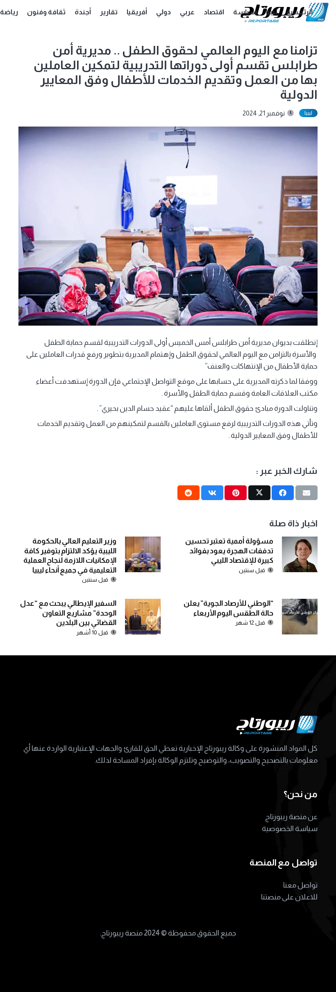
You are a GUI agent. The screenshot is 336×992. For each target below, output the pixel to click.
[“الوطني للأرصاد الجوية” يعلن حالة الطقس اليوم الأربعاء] (300, 604)
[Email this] (306, 492)
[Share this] (283, 492)
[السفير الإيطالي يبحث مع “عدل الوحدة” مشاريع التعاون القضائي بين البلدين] (143, 604)
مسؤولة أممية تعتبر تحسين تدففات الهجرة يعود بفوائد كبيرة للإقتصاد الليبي (229, 550)
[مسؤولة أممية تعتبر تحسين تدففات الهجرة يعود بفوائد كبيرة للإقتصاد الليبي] (300, 542)
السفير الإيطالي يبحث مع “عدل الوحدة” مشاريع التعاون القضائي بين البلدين (68, 613)
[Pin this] (236, 492)
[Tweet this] (259, 492)
